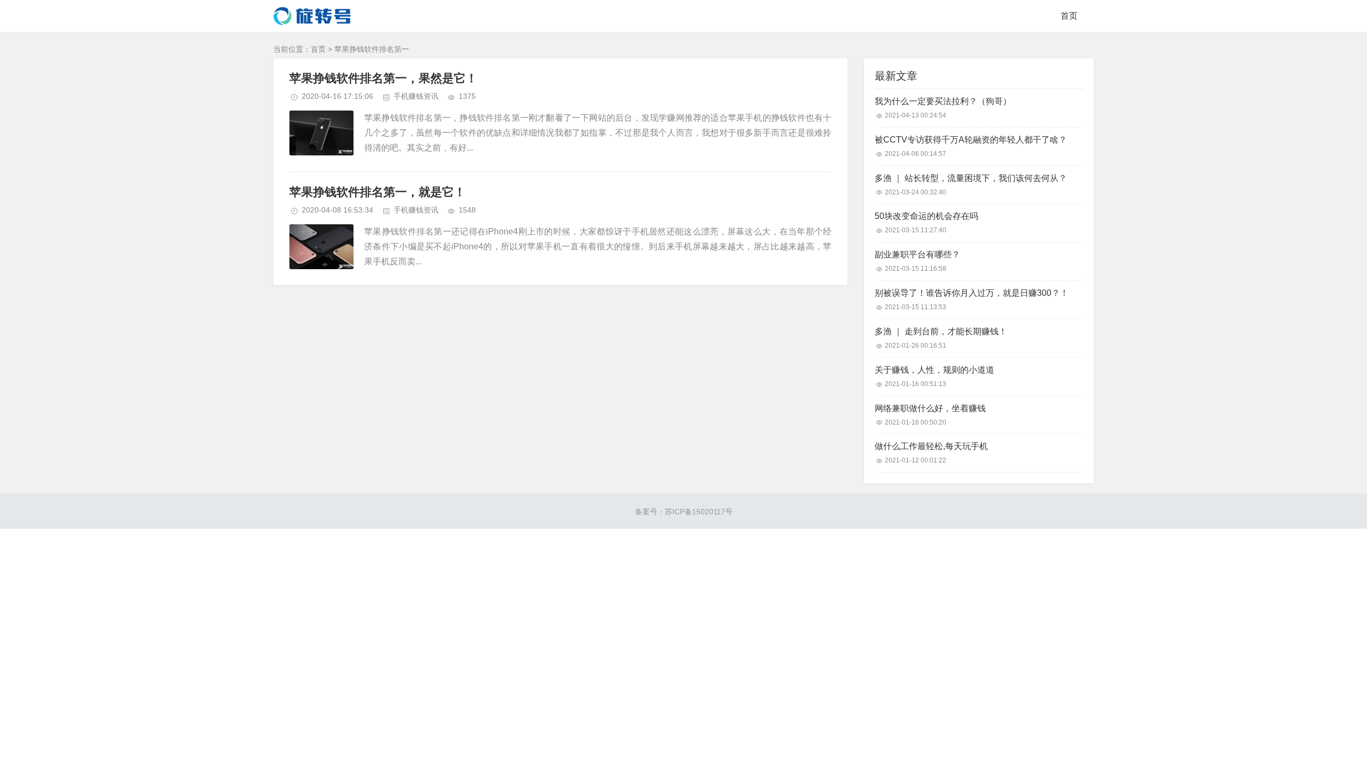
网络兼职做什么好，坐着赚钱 (930, 408)
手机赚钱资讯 (416, 96)
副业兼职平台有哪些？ (917, 254)
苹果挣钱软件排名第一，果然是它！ (383, 78)
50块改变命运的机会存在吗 (926, 216)
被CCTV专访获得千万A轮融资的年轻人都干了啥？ (971, 139)
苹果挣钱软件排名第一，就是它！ (377, 192)
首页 (1069, 15)
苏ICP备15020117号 (699, 511)
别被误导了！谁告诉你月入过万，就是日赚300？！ (972, 292)
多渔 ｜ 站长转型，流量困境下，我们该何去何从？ (971, 178)
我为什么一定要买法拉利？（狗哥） (943, 101)
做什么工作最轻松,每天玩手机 (931, 446)
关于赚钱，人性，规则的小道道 (934, 369)
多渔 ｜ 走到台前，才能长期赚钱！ (941, 331)
